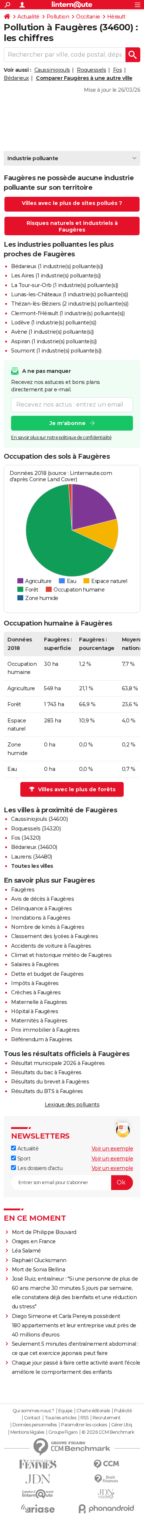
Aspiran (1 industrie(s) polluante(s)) (54, 341)
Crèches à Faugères (36, 992)
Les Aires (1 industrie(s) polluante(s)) (56, 275)
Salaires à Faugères (35, 964)
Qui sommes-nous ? (33, 1410)
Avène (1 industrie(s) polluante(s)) (52, 331)
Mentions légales (27, 1432)
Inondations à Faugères (40, 917)
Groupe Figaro (63, 1432)
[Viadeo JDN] (106, 1494)
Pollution (58, 16)
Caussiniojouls (52, 70)
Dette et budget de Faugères (47, 974)
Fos (117, 70)
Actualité (28, 16)
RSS (84, 1417)
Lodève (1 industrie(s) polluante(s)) (53, 322)
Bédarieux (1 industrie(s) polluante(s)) (57, 266)
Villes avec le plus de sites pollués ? (72, 203)
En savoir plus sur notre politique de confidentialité (61, 437)
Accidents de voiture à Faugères (51, 946)
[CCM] (106, 1464)
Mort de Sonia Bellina (38, 1269)
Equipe (65, 1410)
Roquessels (91, 70)
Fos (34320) (26, 838)
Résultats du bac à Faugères (46, 1072)
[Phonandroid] (106, 1508)
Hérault (116, 16)
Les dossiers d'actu (39, 1168)
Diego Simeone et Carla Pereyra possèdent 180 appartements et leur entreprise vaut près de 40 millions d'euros (74, 1325)
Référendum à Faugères (41, 1039)
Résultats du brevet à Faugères (50, 1081)
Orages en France (34, 1241)
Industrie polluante (32, 158)
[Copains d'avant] (38, 1494)
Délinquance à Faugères (41, 908)
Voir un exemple (112, 1148)
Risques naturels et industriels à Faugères (72, 226)
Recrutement (107, 1417)
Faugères (22, 889)
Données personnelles (35, 1424)
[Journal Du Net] (38, 1479)
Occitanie (88, 16)
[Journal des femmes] (38, 1464)
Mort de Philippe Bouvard (44, 1232)
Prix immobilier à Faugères (45, 1029)
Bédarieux (16, 78)
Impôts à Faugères (35, 983)
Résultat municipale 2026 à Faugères (58, 1063)
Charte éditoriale (93, 1410)
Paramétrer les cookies (84, 1424)
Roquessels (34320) (36, 828)
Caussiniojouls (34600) (39, 819)
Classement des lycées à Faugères (54, 936)
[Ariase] (38, 1508)
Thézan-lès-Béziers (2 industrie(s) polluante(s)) (69, 303)
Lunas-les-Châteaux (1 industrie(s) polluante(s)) (69, 294)
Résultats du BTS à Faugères (47, 1091)
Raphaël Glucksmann (39, 1260)
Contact (32, 1417)
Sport (23, 1158)
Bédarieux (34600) (34, 847)
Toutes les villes (32, 866)
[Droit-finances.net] (106, 1479)
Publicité (123, 1410)
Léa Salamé (26, 1250)
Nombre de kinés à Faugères (47, 927)
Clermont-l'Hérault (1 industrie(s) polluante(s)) (67, 313)
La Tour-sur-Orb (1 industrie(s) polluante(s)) (64, 285)
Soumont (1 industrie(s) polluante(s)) (56, 350)
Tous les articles (60, 1417)
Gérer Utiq (121, 1424)
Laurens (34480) (31, 856)
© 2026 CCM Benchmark (108, 1432)
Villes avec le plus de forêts (77, 789)
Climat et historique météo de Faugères (61, 955)
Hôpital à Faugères (34, 1011)
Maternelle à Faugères (39, 1002)
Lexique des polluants (72, 1104)
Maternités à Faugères (39, 1020)
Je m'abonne (67, 423)
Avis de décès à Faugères (42, 899)
